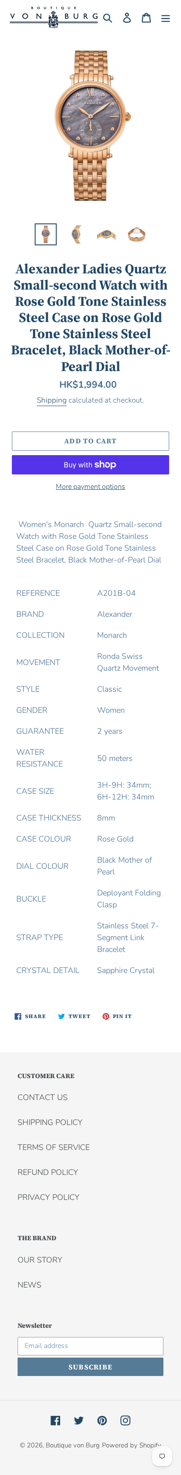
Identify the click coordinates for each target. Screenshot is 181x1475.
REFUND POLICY (48, 1172)
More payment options (90, 487)
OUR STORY (40, 1260)
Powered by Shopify (131, 1445)
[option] (46, 234)
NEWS (29, 1285)
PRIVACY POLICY (49, 1197)
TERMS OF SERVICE (54, 1147)
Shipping (52, 400)
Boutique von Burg (73, 1445)
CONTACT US (43, 1097)
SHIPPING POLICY (50, 1122)
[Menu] (165, 17)
